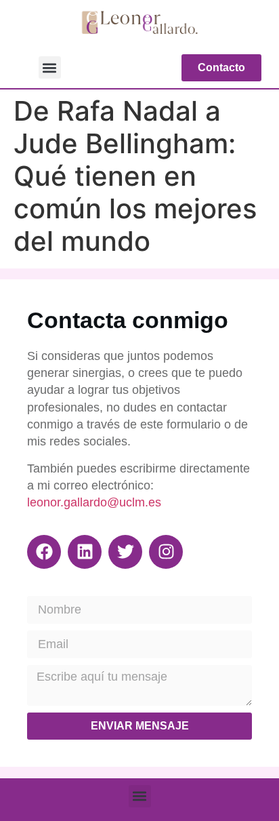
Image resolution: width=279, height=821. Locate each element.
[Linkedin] (85, 552)
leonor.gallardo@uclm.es (94, 502)
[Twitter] (125, 552)
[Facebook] (44, 552)
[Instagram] (166, 552)
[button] (50, 67)
